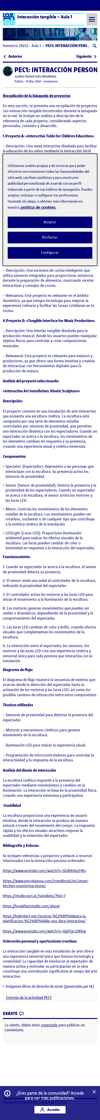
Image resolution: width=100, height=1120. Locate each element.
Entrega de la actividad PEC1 (28, 997)
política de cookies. (39, 207)
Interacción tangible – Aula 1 (44, 17)
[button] (94, 46)
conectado (49, 1025)
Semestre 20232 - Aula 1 (22, 45)
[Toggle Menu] (92, 19)
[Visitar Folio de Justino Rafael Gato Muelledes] (8, 71)
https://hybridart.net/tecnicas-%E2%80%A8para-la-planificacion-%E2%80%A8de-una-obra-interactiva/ (45, 918)
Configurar (50, 252)
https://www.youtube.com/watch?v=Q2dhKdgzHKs (44, 870)
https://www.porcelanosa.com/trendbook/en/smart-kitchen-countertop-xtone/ (46, 883)
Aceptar (50, 222)
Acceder (53, 1109)
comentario (50, 81)
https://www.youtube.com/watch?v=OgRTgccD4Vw (44, 931)
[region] (50, 209)
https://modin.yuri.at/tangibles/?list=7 (34, 895)
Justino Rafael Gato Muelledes (35, 76)
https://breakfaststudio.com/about (31, 906)
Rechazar (50, 237)
